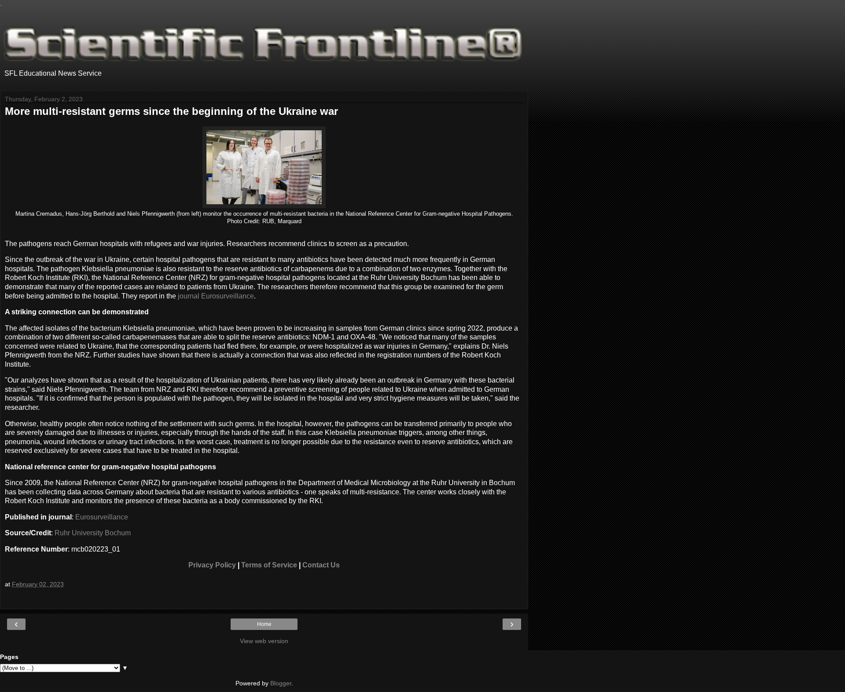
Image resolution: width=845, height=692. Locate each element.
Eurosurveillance (101, 517)
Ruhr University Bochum (93, 533)
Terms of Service (269, 565)
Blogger (280, 683)
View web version (264, 640)
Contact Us (321, 565)
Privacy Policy (212, 565)
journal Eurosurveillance (216, 296)
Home (264, 624)
